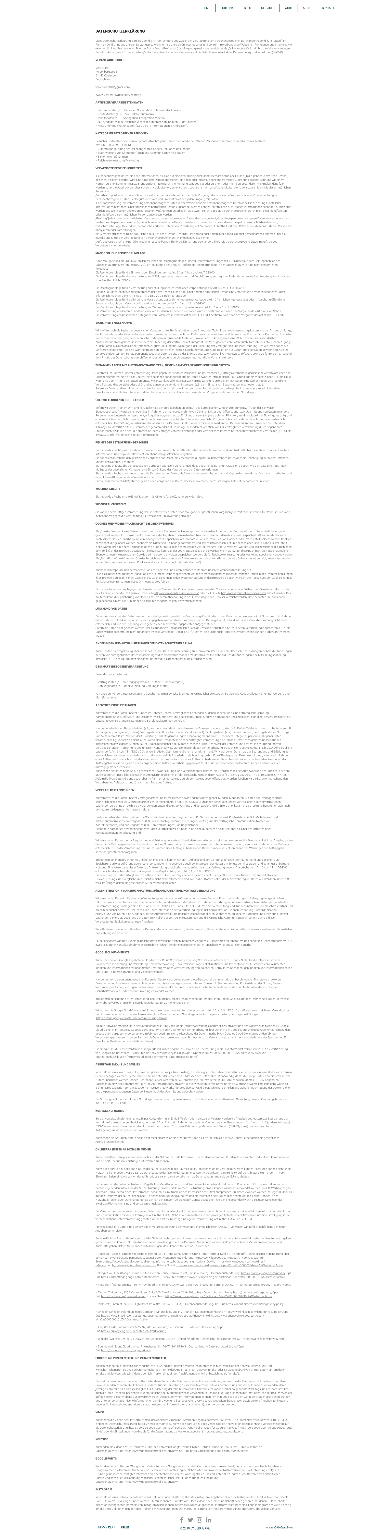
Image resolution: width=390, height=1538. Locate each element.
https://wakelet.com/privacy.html (263, 1338)
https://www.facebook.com (235, 1261)
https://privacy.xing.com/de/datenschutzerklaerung (133, 1331)
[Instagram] (199, 1520)
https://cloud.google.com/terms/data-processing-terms (131, 1018)
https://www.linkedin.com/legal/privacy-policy (253, 1311)
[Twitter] (190, 1520)
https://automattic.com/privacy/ (164, 1083)
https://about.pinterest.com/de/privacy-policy (254, 1304)
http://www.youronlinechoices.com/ (243, 593)
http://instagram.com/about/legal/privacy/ (263, 1284)
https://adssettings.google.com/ (223, 1431)
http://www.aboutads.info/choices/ (176, 593)
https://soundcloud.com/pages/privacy (126, 1350)
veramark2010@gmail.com (112, 87)
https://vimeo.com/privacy (154, 1423)
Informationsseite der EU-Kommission (133, 434)
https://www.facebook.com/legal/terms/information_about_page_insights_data (154, 1261)
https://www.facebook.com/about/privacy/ (222, 1257)
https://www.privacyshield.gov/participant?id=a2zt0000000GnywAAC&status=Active (229, 1265)
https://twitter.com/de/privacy (252, 1292)
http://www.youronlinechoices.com (134, 1265)
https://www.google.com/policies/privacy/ (151, 1450)
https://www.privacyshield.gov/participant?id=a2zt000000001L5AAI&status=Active (232, 1277)
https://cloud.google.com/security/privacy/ (143, 1029)
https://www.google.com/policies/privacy (211, 1025)
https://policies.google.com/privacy (263, 1273)
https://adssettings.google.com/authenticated (130, 1277)
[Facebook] (181, 1520)
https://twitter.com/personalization (123, 1296)
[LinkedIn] (208, 1520)
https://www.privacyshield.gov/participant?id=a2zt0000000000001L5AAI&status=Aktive (204, 1052)
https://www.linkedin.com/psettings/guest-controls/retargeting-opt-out (146, 1315)
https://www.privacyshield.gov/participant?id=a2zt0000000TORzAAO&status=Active (218, 1296)
